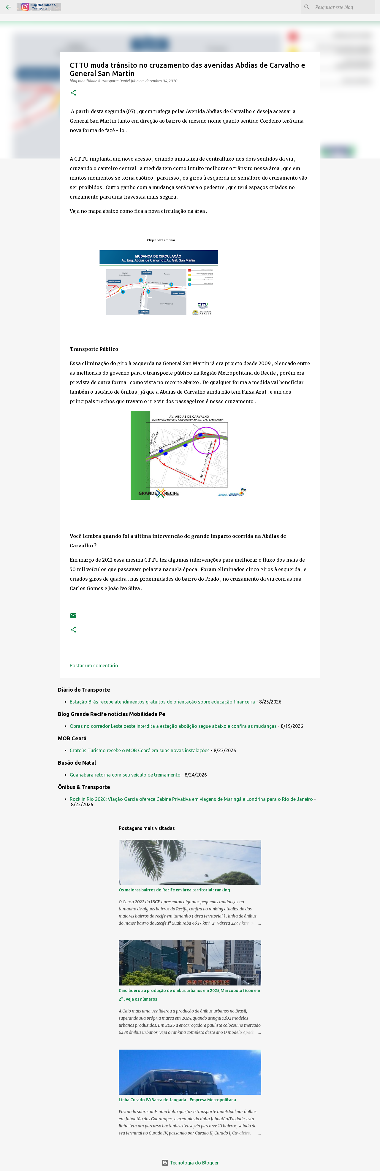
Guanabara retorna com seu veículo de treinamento (125, 774)
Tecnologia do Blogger (194, 1162)
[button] (73, 93)
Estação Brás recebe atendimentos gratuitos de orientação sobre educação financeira (162, 701)
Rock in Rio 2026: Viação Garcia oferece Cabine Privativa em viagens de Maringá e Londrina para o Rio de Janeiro (191, 799)
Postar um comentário (94, 665)
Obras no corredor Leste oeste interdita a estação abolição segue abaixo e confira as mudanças (173, 726)
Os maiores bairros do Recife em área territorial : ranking (174, 890)
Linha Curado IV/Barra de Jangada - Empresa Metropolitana (177, 1099)
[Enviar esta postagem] (73, 618)
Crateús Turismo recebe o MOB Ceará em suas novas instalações (140, 750)
